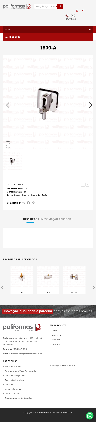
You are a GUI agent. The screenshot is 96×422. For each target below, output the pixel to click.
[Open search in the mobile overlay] (48, 6)
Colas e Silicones (12, 393)
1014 (22, 292)
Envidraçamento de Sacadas (18, 398)
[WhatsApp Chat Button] (90, 415)
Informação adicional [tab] (56, 219)
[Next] (89, 104)
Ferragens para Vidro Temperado (20, 371)
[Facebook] (28, 203)
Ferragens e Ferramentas (63, 365)
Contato (56, 344)
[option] (22, 280)
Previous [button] (2, 287)
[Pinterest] (33, 203)
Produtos (56, 339)
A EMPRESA (56, 335)
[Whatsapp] (23, 203)
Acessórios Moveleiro (14, 380)
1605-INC (83, 185)
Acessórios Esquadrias (15, 375)
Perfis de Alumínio (13, 366)
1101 (48, 292)
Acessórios (10, 384)
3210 (87, 185)
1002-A (74, 292)
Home (54, 330)
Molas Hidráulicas (13, 389)
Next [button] (93, 287)
